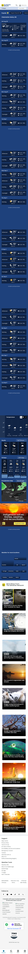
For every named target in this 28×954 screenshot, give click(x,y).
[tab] (21, 417)
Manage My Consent (7, 850)
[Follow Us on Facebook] (3, 895)
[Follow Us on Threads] (19, 895)
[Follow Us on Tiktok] (15, 895)
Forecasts (21, 8)
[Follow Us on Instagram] (7, 895)
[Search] (16, 5)
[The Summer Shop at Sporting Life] (23, 576)
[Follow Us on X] (23, 895)
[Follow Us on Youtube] (11, 895)
